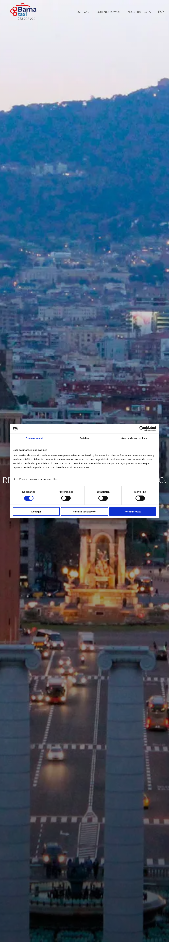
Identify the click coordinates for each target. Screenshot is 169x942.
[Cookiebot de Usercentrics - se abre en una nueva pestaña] (141, 428)
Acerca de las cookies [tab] (134, 438)
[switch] (66, 498)
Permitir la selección (84, 511)
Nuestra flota (139, 12)
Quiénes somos (108, 12)
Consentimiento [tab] (35, 438)
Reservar (81, 12)
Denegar (36, 511)
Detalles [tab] (84, 438)
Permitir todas (133, 511)
